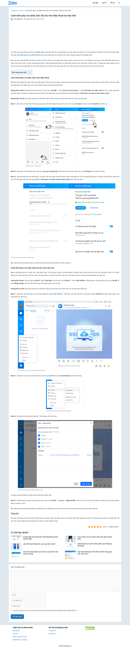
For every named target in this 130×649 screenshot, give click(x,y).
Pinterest (52, 634)
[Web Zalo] (12, 3)
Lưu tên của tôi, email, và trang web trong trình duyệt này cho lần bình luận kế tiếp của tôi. (45, 610)
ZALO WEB (95, 3)
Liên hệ (15, 634)
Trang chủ (14, 10)
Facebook (52, 630)
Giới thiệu (16, 630)
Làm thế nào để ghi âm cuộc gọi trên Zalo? (39, 544)
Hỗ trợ (21, 10)
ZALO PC (104, 3)
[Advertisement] (67, 35)
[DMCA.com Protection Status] (90, 629)
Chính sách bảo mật (20, 637)
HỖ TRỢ (112, 3)
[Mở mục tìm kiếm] (119, 2)
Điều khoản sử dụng (20, 640)
